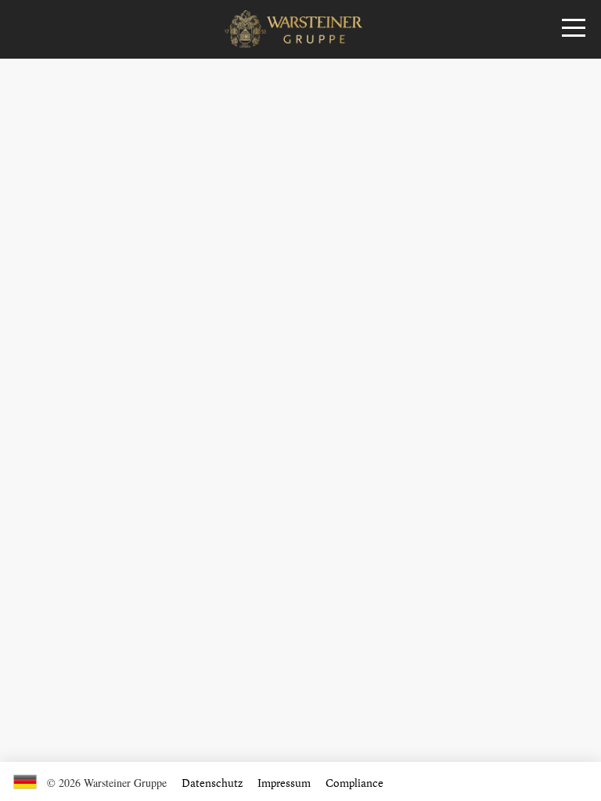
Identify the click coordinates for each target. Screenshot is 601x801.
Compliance (354, 782)
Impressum (284, 782)
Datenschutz (212, 782)
